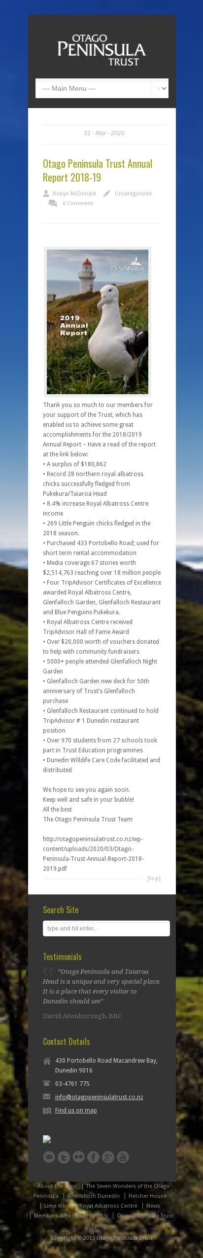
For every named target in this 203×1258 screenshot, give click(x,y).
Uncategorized (133, 193)
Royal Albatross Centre (108, 1206)
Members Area (52, 1216)
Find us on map (76, 1110)
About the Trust (57, 1186)
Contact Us (94, 1216)
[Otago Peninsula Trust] (102, 63)
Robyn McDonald (74, 193)
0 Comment (78, 203)
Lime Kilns (57, 1206)
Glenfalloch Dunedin (94, 1196)
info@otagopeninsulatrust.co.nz (99, 1097)
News (153, 1206)
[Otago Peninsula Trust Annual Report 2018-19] (97, 322)
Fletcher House (148, 1196)
